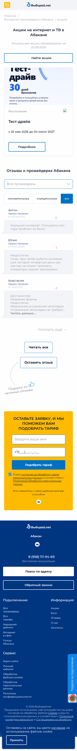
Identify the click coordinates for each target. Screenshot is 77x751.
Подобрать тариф (38, 465)
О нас (54, 622)
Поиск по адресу (38, 571)
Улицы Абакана (8, 642)
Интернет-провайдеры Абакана (28, 19)
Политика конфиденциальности (13, 695)
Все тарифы (8, 618)
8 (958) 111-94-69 (41, 557)
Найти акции (41, 58)
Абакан (36, 536)
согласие (58, 728)
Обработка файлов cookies (13, 676)
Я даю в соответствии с (38, 479)
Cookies (52, 712)
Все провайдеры (8, 610)
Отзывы (55, 617)
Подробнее (27, 147)
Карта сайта (10, 661)
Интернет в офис (8, 634)
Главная (10, 16)
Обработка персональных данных (12, 685)
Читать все (38, 347)
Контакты (55, 627)
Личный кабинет (8, 668)
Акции (55, 608)
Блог (54, 613)
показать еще (50, 330)
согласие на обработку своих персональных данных (36, 476)
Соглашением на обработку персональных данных (48, 721)
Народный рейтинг (8, 626)
